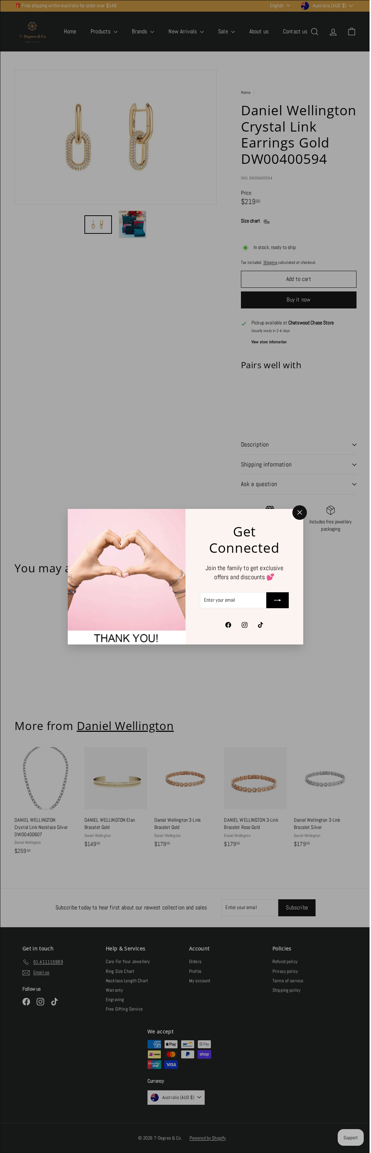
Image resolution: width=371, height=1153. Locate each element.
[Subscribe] (275, 600)
